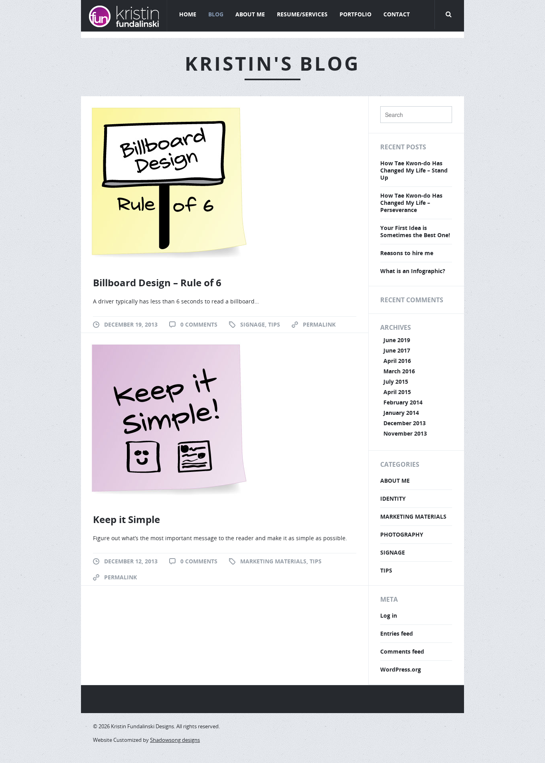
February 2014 (403, 402)
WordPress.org (400, 669)
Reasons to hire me (406, 253)
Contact (396, 14)
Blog (215, 14)
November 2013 (405, 433)
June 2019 (396, 340)
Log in (388, 615)
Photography (401, 534)
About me (395, 480)
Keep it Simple (126, 519)
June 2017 (396, 350)
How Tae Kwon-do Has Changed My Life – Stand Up (414, 170)
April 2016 (397, 361)
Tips (274, 324)
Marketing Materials (273, 561)
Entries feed (396, 633)
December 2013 (404, 423)
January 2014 (401, 412)
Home (187, 14)
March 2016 (399, 371)
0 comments (198, 324)
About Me (250, 14)
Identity (393, 498)
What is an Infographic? (412, 271)
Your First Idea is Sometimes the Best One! (415, 231)
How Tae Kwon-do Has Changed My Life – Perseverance (411, 203)
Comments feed (402, 651)
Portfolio (355, 14)
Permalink (319, 324)
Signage (252, 324)
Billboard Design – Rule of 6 (157, 282)
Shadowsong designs (175, 739)
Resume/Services (302, 14)
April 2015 (397, 392)
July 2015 (395, 381)
